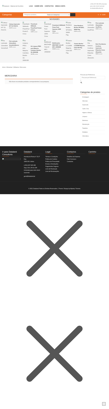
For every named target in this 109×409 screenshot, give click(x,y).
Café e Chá (85, 108)
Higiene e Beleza (87, 112)
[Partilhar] (103, 2)
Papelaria (85, 128)
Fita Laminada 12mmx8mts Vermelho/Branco (14, 43)
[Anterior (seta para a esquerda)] (3, 204)
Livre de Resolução (51, 169)
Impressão (85, 104)
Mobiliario (85, 132)
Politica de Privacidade (52, 161)
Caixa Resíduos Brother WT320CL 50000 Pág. (79, 27)
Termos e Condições (51, 156)
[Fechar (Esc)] (107, 2)
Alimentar (9, 67)
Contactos (49, 6)
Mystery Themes (75, 188)
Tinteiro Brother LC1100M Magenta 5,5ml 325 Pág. (79, 45)
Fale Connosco (71, 159)
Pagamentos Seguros (52, 166)
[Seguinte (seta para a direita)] (106, 204)
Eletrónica (85, 120)
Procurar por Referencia (87, 74)
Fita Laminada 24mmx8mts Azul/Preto (100, 25)
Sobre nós (38, 6)
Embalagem (85, 97)
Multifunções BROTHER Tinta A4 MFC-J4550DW (57, 45)
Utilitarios (16, 67)
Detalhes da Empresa (73, 156)
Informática (85, 136)
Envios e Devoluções (51, 164)
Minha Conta (60, 6)
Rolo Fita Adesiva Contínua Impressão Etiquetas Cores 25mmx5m (101, 48)
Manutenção (85, 124)
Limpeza (84, 116)
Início (3, 67)
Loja (31, 6)
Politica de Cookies (51, 159)
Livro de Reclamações (52, 171)
